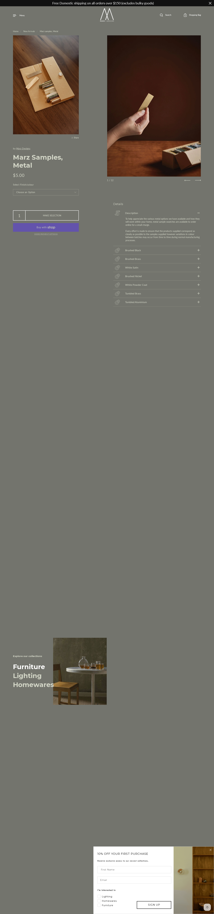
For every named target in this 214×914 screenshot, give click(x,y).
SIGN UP (154, 904)
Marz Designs (23, 148)
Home (15, 31)
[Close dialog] (210, 850)
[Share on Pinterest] (75, 130)
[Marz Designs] (107, 20)
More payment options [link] (46, 234)
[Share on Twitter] (75, 125)
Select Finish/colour (23, 184)
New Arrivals (29, 31)
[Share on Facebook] (75, 119)
